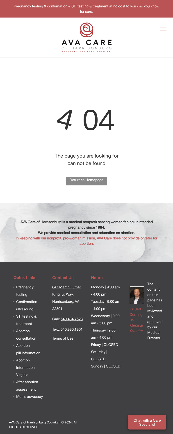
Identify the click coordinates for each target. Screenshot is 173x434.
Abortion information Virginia (25, 367)
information (30, 353)
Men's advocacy (29, 396)
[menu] (163, 29)
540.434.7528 (72, 319)
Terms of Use (62, 338)
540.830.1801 (72, 329)
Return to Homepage (86, 180)
